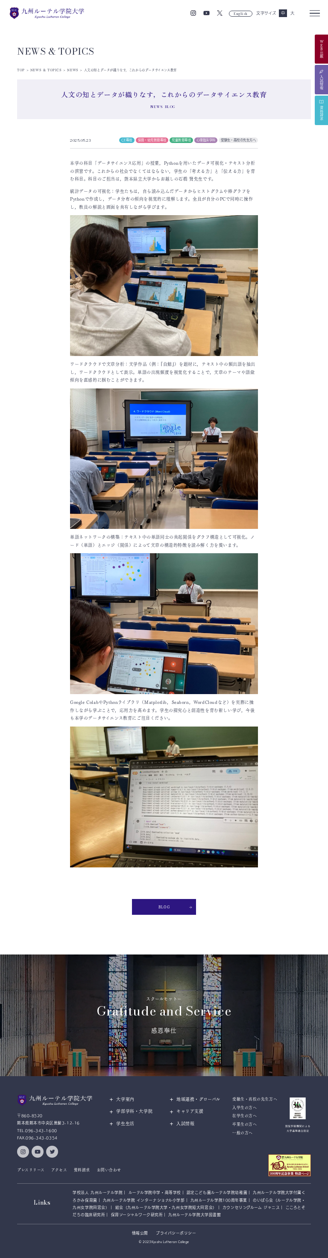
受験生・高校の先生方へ (254, 1099)
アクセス (59, 1170)
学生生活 (125, 1123)
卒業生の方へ (244, 1124)
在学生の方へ (244, 1116)
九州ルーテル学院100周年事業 (218, 1200)
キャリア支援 (190, 1111)
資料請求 (82, 1170)
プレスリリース (31, 1170)
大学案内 (125, 1099)
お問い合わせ (109, 1170)
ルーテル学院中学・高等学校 (155, 1192)
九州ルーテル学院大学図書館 (194, 1215)
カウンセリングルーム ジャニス (251, 1207)
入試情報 (185, 1123)
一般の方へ (242, 1133)
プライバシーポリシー (176, 1233)
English (240, 13)
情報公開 (140, 1233)
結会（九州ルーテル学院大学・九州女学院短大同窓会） (166, 1207)
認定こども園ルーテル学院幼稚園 (217, 1192)
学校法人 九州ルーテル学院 (98, 1192)
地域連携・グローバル (198, 1099)
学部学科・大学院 (134, 1111)
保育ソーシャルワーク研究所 (137, 1215)
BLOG (164, 907)
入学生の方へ (244, 1107)
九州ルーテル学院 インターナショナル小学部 (144, 1200)
